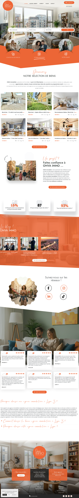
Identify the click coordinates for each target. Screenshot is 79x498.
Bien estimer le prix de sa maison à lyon (9, 253)
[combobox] (18, 30)
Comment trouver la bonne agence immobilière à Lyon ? (49, 253)
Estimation (39, 486)
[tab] (26, 3)
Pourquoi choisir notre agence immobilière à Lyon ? (30, 426)
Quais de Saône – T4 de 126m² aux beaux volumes (15, 138)
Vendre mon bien (17, 488)
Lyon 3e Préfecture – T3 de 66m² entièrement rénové (42, 138)
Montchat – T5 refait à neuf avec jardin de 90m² (14, 112)
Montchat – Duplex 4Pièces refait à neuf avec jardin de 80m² (44, 112)
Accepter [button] (4, 494)
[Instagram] (66, 496)
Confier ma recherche (39, 488)
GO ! (68, 29)
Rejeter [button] (9, 494)
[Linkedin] (69, 496)
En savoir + (14, 494)
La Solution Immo (34, 496)
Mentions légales (61, 486)
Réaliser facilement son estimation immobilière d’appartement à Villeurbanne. (29, 254)
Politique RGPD (61, 492)
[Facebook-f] (64, 496)
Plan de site (61, 488)
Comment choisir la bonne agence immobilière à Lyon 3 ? (34, 421)
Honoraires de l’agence (61, 490)
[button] (69, 2)
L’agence (17, 486)
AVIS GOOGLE (69, 6)
